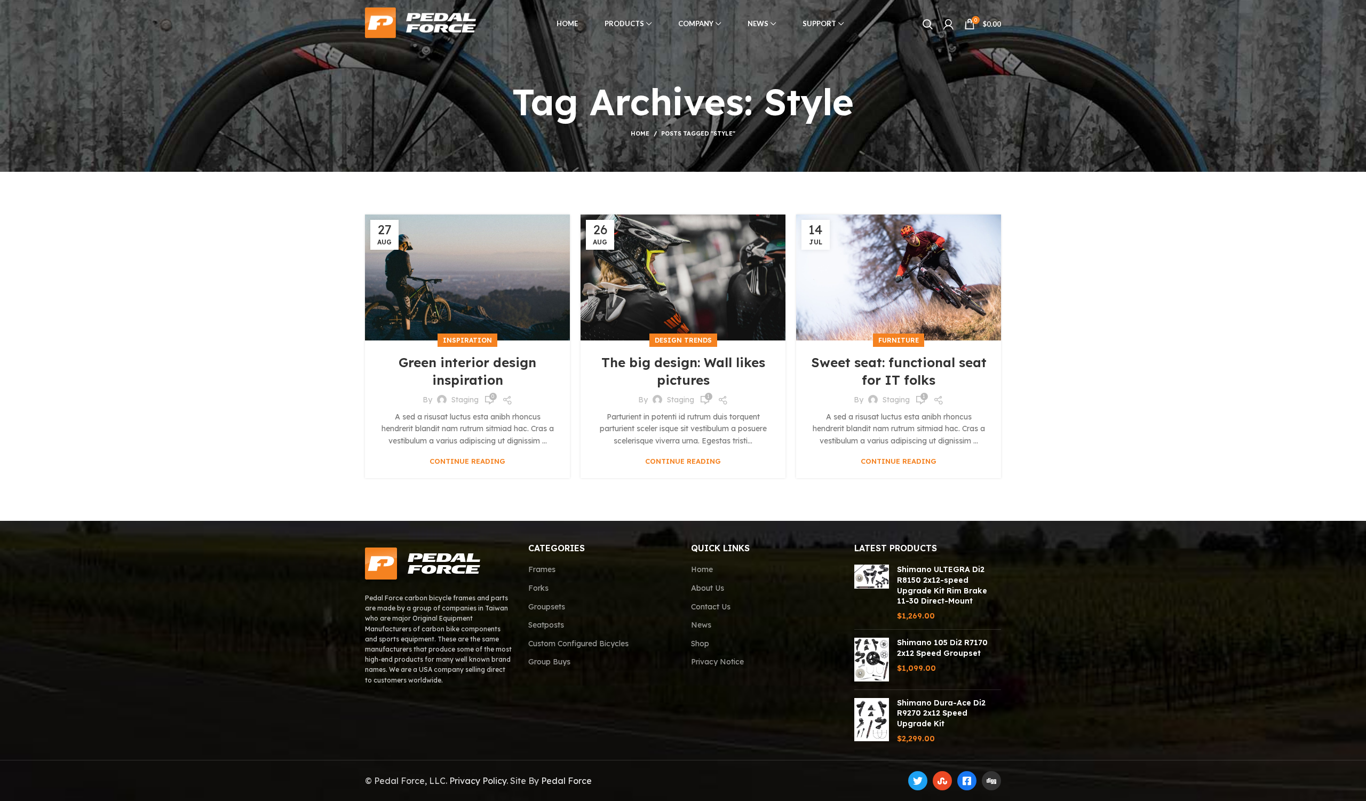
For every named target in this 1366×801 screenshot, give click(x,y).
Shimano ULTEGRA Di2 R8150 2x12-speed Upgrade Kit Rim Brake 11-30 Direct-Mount (942, 585)
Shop (700, 643)
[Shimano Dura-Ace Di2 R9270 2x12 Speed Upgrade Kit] (871, 721)
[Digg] (991, 780)
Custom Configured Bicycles (578, 643)
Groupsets (546, 607)
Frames (541, 569)
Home (640, 133)
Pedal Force (566, 780)
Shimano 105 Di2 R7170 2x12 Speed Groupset (942, 648)
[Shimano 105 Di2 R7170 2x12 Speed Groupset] (871, 659)
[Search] (927, 24)
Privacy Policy (477, 780)
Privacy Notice (717, 662)
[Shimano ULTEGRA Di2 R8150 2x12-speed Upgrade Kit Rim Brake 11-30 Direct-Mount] (871, 593)
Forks (538, 588)
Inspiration (467, 340)
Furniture (898, 340)
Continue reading (467, 461)
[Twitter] (917, 780)
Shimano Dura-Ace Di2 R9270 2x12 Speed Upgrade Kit (941, 713)
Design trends (683, 340)
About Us (707, 588)
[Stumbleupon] (942, 780)
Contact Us (710, 607)
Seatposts (546, 625)
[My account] (948, 24)
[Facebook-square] (966, 780)
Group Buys (549, 662)
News (701, 625)
